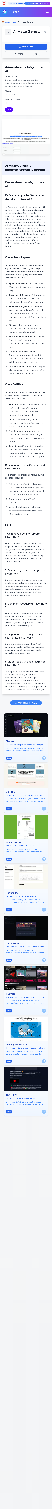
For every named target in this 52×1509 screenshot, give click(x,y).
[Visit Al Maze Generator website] (26, 137)
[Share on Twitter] (36, 53)
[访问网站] (44, 758)
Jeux (15, 22)
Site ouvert (27, 46)
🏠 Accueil (6, 22)
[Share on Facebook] (44, 53)
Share (20, 53)
